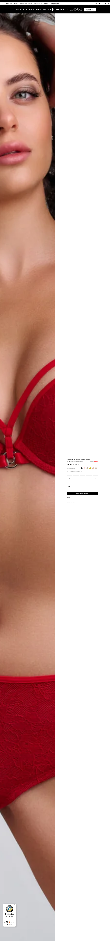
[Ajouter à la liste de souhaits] (97, 472)
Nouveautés (9, 3)
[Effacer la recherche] (95, 3)
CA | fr (102, 3)
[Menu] (14, 905)
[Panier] (108, 3)
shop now (90, 9)
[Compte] (105, 3)
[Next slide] (53, 481)
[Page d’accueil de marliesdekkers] (55, 3)
